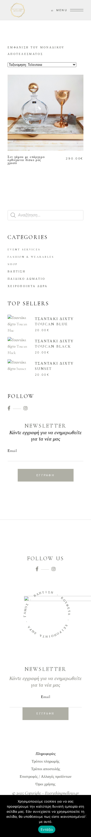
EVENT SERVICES (24, 249)
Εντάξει (47, 829)
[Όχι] (84, 816)
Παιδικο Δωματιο (27, 279)
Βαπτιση (17, 271)
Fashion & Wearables (31, 256)
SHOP (12, 264)
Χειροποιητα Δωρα (28, 286)
